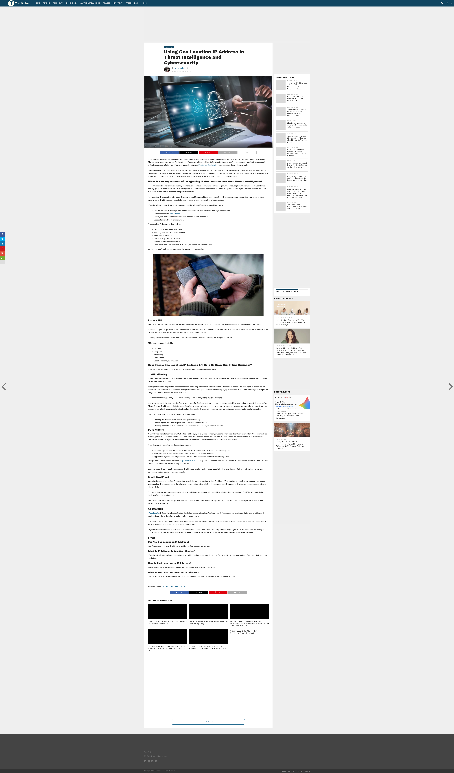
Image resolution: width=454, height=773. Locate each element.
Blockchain (71, 3)
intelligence (181, 586)
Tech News (58, 3)
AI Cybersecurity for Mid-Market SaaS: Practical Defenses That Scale (246, 632)
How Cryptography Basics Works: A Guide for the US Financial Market (167, 622)
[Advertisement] (227, 24)
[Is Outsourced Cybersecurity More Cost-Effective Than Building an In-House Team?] (208, 640)
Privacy (300, 771)
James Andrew (180, 68)
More (144, 3)
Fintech (46, 3)
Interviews (118, 3)
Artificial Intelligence (90, 3)
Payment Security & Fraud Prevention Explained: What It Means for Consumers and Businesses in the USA (249, 623)
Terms (307, 771)
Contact (291, 771)
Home (37, 3)
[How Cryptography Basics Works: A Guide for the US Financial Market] (167, 615)
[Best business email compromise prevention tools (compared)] (208, 615)
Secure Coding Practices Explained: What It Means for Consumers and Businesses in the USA (167, 648)
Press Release (132, 3)
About (283, 771)
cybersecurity (168, 586)
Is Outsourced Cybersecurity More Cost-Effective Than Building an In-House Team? (207, 647)
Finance (106, 3)
